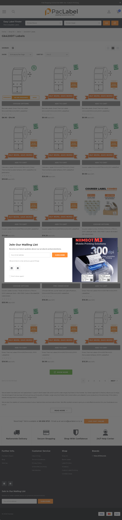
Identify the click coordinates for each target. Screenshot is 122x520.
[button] (115, 240)
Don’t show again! (17, 276)
